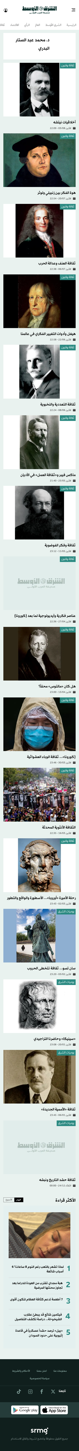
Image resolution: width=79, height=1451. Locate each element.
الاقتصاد (14, 21)
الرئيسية (71, 21)
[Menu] (75, 8)
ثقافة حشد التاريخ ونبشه (57, 1176)
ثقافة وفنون (67, 62)
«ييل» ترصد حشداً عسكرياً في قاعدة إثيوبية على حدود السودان (39, 1329)
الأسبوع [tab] (9, 1196)
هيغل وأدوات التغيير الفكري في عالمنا (48, 330)
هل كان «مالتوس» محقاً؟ (57, 682)
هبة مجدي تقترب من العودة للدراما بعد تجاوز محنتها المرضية (37, 1281)
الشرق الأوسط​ (53, 21)
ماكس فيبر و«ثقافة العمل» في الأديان (48, 471)
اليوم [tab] (18, 1196)
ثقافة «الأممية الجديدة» (58, 1105)
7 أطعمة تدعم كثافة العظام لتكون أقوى (36, 1296)
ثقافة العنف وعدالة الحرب (57, 259)
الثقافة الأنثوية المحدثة (59, 823)
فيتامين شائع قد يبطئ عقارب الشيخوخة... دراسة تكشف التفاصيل (38, 1313)
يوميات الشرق (66, 908)
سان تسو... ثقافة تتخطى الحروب (51, 964)
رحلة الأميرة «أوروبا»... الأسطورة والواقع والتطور (41, 894)
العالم (37, 21)
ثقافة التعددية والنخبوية (58, 400)
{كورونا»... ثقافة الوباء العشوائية (51, 753)
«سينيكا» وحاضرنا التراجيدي (55, 1035)
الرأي (27, 21)
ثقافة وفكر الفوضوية (60, 541)
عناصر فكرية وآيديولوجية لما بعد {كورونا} (45, 612)
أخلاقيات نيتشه (64, 118)
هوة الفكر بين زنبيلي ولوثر (56, 189)
